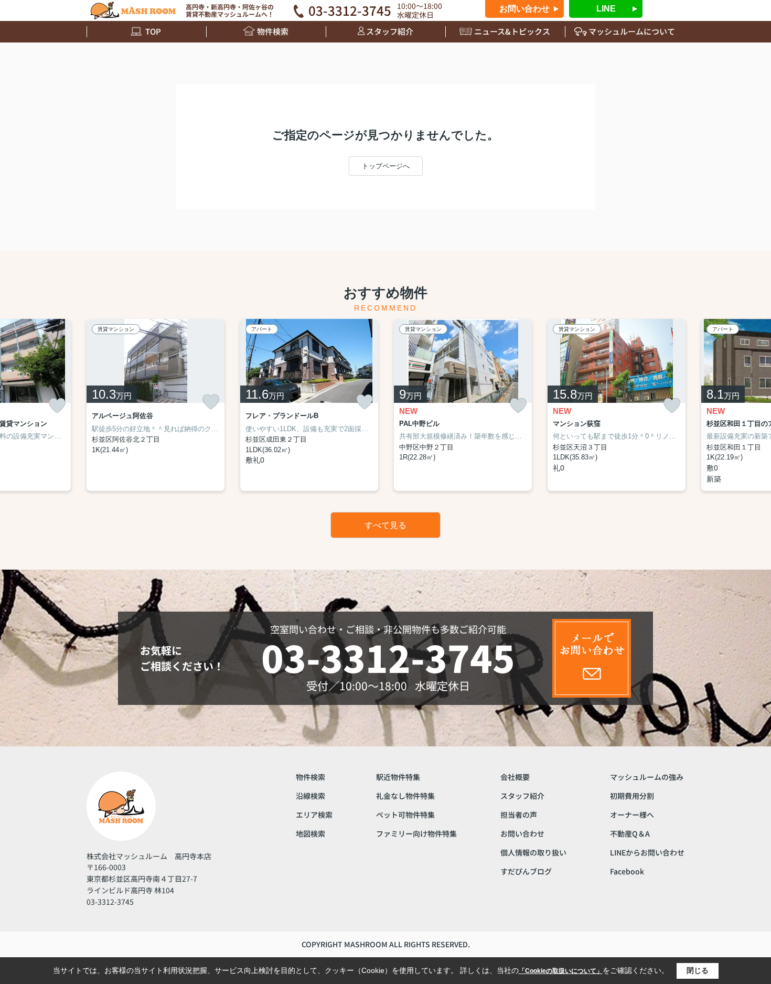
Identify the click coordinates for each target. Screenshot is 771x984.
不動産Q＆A (630, 833)
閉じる (698, 970)
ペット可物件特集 (405, 814)
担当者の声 (518, 814)
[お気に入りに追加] (57, 406)
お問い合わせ (524, 8)
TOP (153, 31)
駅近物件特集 (398, 777)
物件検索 (272, 31)
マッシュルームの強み (646, 777)
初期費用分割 (632, 795)
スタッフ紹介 (389, 31)
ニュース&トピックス (512, 31)
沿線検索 (310, 795)
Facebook (627, 871)
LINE (606, 8)
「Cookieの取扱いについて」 (561, 971)
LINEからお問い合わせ (647, 852)
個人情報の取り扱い (533, 852)
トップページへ (386, 166)
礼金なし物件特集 (405, 795)
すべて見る (385, 525)
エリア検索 (314, 814)
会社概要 (515, 777)
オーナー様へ (632, 814)
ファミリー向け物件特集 (416, 833)
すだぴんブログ (526, 871)
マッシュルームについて (631, 31)
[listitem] (155, 405)
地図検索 (310, 833)
